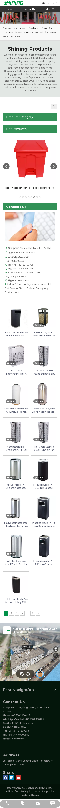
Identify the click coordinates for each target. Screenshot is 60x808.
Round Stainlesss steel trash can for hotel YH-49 (16, 524)
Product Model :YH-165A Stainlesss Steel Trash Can (16, 486)
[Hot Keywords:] (54, 106)
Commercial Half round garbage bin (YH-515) (44, 372)
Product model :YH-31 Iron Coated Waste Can (43, 524)
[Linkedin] (11, 777)
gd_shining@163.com (16, 276)
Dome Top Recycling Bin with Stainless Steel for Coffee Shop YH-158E (44, 410)
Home (10, 9)
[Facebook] (5, 777)
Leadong (25, 795)
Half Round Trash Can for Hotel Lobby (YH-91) (16, 601)
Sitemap (35, 795)
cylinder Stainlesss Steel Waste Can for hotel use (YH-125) (16, 562)
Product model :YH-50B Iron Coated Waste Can (43, 562)
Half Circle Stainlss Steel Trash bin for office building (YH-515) (43, 448)
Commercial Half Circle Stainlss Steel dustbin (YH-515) (16, 448)
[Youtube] (18, 777)
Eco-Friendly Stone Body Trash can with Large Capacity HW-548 (44, 334)
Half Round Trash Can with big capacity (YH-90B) (16, 334)
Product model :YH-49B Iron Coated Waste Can (43, 486)
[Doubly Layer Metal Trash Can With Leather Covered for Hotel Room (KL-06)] (30, 159)
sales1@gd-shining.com (27, 272)
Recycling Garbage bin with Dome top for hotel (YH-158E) (16, 410)
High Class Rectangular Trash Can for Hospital (16, 372)
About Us (30, 9)
